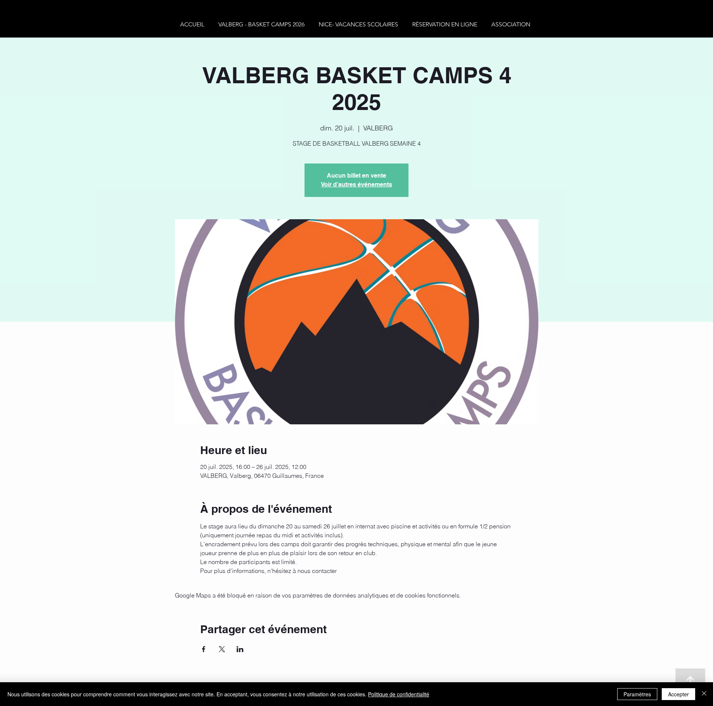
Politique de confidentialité (398, 694)
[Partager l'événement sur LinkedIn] (240, 649)
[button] (263, 25)
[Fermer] (704, 694)
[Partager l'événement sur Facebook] (203, 649)
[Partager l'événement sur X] (221, 649)
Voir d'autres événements (356, 184)
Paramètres (637, 694)
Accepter (678, 694)
